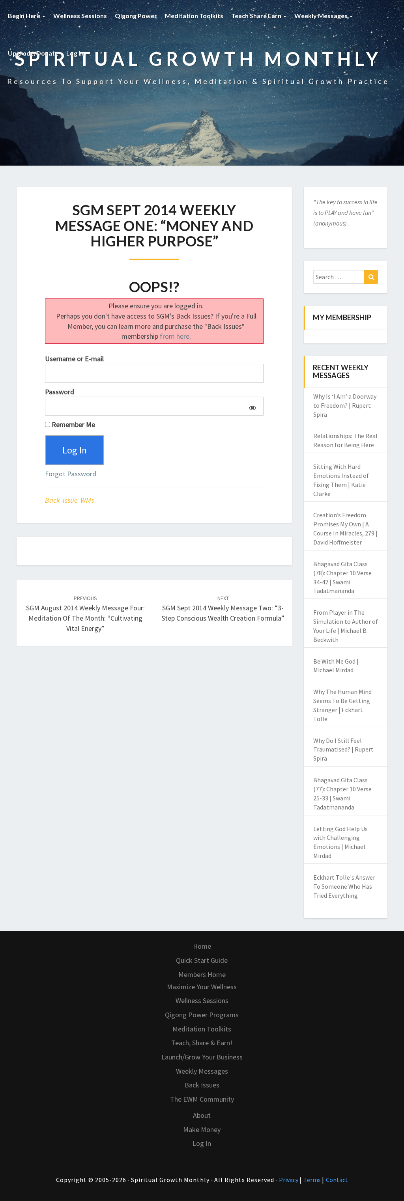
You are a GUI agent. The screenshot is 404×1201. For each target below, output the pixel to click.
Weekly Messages (321, 15)
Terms (312, 1180)
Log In (75, 53)
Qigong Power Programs (202, 1014)
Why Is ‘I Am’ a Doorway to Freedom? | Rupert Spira (344, 405)
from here (174, 336)
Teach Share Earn (256, 15)
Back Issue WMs (69, 500)
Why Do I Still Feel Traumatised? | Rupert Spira (343, 750)
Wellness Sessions (80, 15)
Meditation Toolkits (194, 15)
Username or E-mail (74, 358)
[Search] (371, 277)
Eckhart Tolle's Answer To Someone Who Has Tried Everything (344, 886)
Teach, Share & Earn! (201, 1042)
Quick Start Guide (202, 960)
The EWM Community (202, 1099)
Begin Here (24, 15)
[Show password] (251, 406)
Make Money (202, 1129)
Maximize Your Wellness (202, 986)
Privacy (289, 1180)
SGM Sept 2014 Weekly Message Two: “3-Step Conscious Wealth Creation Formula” (222, 608)
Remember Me (72, 424)
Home (202, 946)
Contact (337, 1180)
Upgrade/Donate (33, 53)
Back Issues (202, 1084)
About (202, 1115)
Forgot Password (70, 473)
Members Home (202, 974)
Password (59, 391)
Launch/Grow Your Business (202, 1056)
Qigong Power (136, 15)
